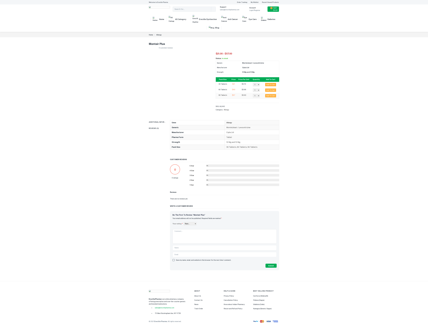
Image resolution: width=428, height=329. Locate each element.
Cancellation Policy (231, 300)
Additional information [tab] (160, 122)
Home (161, 19)
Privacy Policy (229, 296)
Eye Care (253, 19)
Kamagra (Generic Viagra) (262, 309)
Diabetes (271, 19)
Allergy (159, 35)
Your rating (178, 224)
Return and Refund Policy (233, 309)
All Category (180, 19)
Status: (218, 58)
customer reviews (166, 48)
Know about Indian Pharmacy (234, 304)
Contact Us (198, 300)
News (196, 304)
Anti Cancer (233, 19)
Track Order (198, 309)
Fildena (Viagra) (258, 300)
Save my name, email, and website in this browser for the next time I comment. (203, 260)
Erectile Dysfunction (208, 19)
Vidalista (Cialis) (258, 304)
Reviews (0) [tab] (154, 128)
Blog (217, 28)
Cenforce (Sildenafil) (260, 296)
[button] (158, 2)
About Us (197, 296)
